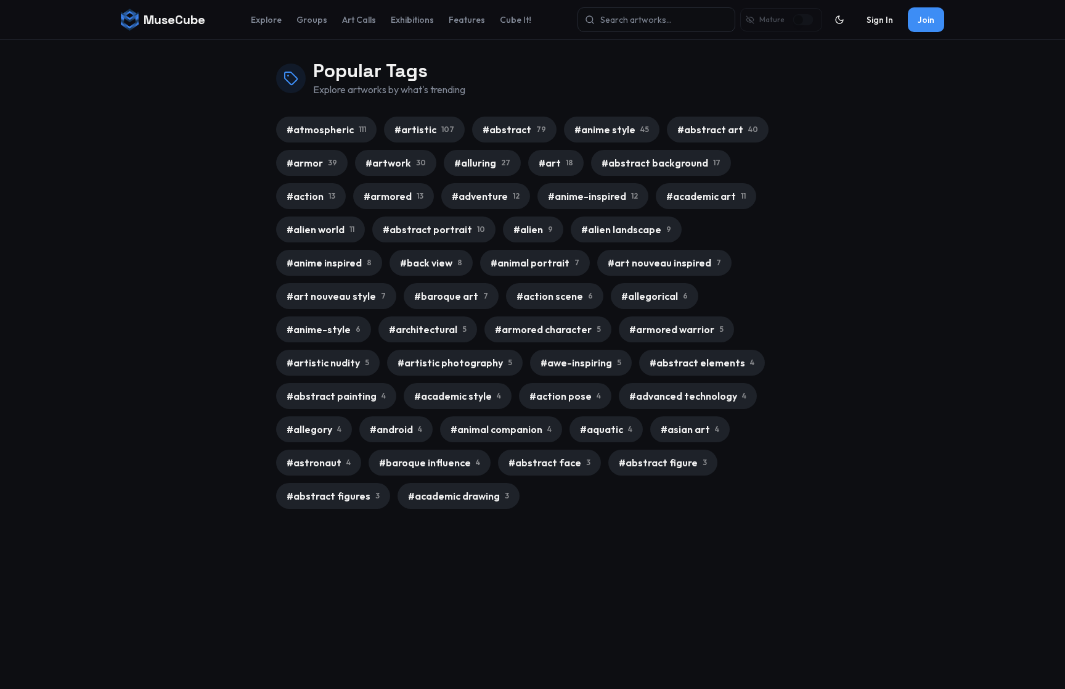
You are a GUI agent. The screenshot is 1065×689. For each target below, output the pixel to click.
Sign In (880, 19)
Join (926, 19)
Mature (772, 19)
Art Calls (359, 19)
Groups (311, 19)
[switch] (803, 19)
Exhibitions (412, 19)
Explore (266, 19)
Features (467, 19)
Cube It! (515, 19)
